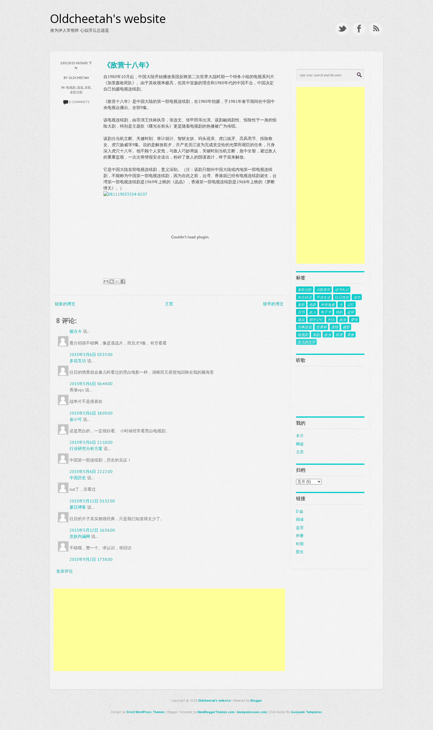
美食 (350, 334)
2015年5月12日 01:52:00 (92, 501)
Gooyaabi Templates (306, 712)
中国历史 (78, 477)
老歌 (88, 87)
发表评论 (64, 571)
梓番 (300, 535)
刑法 (331, 319)
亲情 (334, 326)
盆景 (300, 527)
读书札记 (342, 289)
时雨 (300, 543)
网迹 (300, 443)
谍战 (80, 87)
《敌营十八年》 (128, 65)
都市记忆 (316, 319)
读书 (356, 297)
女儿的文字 (306, 342)
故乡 (327, 334)
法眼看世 (323, 289)
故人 (312, 311)
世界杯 (321, 326)
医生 (300, 551)
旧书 (301, 311)
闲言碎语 (305, 297)
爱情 (354, 319)
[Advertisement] (169, 630)
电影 (312, 304)
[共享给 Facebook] (123, 281)
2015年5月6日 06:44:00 (91, 383)
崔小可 (76, 419)
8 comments (79, 102)
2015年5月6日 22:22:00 (91, 471)
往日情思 (342, 297)
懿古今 (76, 331)
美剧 (316, 334)
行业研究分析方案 (86, 448)
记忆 (350, 304)
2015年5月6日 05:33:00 (91, 354)
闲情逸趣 (327, 304)
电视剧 (71, 87)
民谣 (339, 334)
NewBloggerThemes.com (216, 712)
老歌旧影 (76, 92)
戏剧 (339, 311)
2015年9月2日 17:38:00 (91, 559)
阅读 (300, 519)
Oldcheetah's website (108, 18)
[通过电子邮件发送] (106, 281)
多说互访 (78, 360)
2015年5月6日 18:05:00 (91, 413)
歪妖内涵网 (80, 536)
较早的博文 (273, 303)
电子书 (325, 311)
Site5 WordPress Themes (145, 712)
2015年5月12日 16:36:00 (92, 530)
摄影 (346, 326)
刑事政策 (305, 326)
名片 (300, 435)
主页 (169, 303)
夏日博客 (78, 507)
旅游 (342, 319)
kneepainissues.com (252, 712)
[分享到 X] (117, 281)
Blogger (256, 700)
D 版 (299, 511)
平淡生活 (323, 297)
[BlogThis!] (112, 281)
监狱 (350, 311)
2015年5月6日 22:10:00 (91, 442)
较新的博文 (65, 303)
